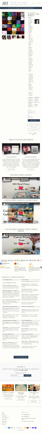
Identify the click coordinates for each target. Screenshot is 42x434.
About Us (3, 414)
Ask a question (34, 129)
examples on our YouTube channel (9, 317)
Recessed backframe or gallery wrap (30, 105)
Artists (19, 2)
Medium (29, 110)
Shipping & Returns (34, 124)
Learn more (11, 169)
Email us (12, 316)
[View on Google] (1, 264)
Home (12, 2)
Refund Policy (4, 422)
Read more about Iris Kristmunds (30, 94)
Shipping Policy (4, 421)
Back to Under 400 (21, 357)
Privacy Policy (4, 419)
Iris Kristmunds (31, 12)
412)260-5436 (26, 416)
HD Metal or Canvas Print (30, 100)
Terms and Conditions (5, 417)
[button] (1, 267)
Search (3, 412)
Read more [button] (16, 271)
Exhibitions (24, 2)
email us (26, 314)
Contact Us (3, 424)
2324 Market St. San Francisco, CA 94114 (29, 419)
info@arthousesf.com (27, 414)
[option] (21, 8)
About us (25, 4)
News (21, 4)
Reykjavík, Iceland (36, 105)
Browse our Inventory (34, 401)
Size (29, 114)
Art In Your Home (15, 4)
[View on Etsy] (30, 264)
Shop (15, 2)
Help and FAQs (4, 416)
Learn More (21, 399)
